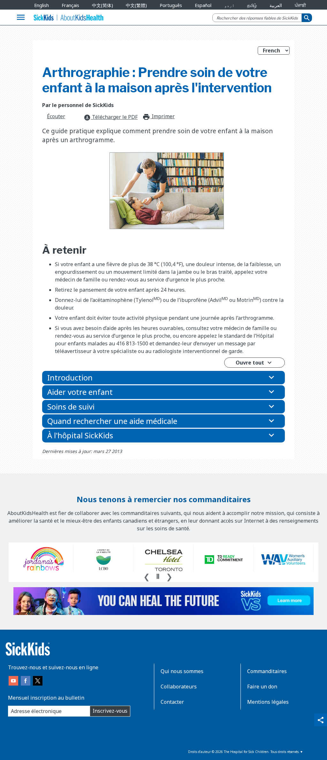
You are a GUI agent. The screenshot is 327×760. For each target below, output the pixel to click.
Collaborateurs (179, 686)
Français (70, 5)
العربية (276, 5)
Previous (146, 576)
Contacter (172, 701)
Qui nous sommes (182, 671)
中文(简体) (102, 5)
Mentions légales (268, 701)
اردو (229, 5)
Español (203, 5)
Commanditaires (267, 671)
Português (171, 5)
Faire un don (262, 686)
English (41, 5)
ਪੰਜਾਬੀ (300, 5)
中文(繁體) (136, 5)
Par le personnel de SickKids (78, 105)
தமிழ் (252, 5)
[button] (163, 377)
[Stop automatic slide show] (158, 576)
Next (169, 576)
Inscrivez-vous (110, 710)
